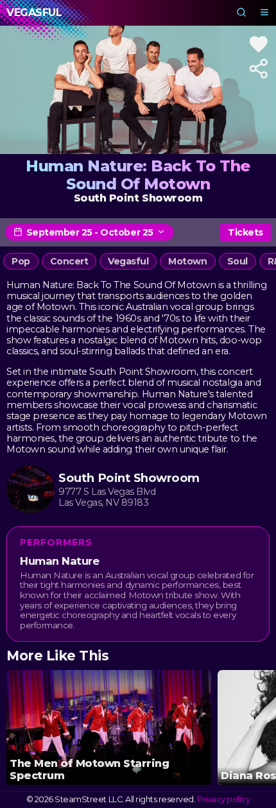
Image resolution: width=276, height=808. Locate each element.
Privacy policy (223, 799)
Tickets (245, 232)
